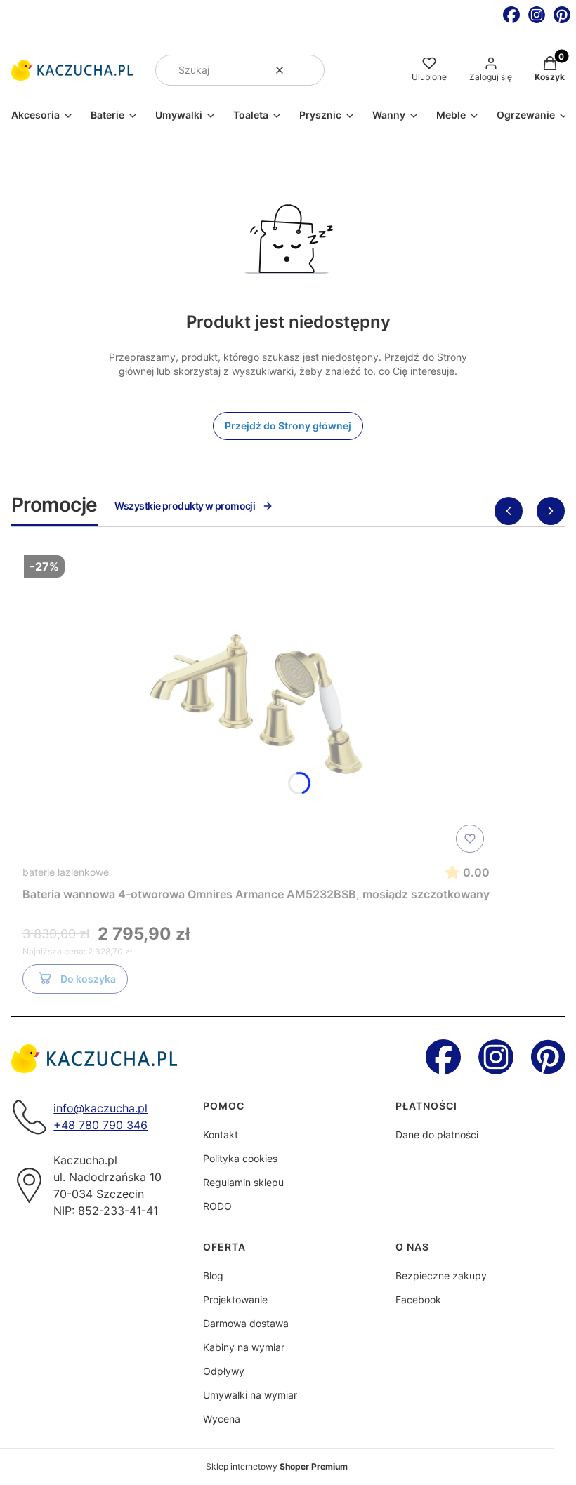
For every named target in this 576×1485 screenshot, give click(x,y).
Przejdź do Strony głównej (288, 426)
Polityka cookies (240, 1158)
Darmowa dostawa (246, 1323)
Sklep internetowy (277, 1466)
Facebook (418, 1299)
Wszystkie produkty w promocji (185, 506)
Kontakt (220, 1134)
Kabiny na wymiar (243, 1347)
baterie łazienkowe (65, 872)
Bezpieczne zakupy (441, 1275)
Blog (213, 1275)
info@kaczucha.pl (100, 1108)
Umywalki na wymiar (250, 1395)
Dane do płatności (436, 1134)
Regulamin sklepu (243, 1182)
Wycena (221, 1419)
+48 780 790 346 (100, 1125)
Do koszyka (88, 979)
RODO (217, 1206)
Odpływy (223, 1371)
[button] (308, 70)
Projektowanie (235, 1299)
